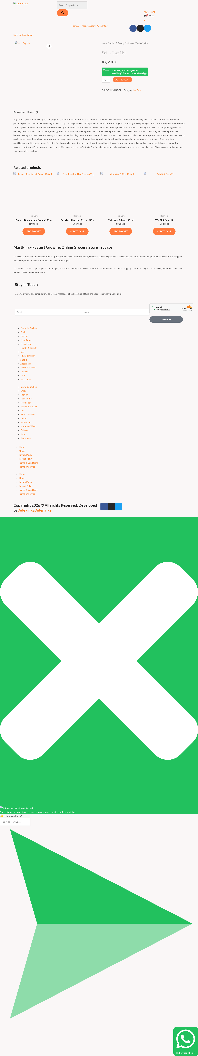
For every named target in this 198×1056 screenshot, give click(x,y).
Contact (104, 26)
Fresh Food (25, 343)
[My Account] (147, 5)
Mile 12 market (27, 355)
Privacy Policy (25, 454)
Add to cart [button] (34, 231)
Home (74, 26)
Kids (22, 351)
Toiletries (25, 371)
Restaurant (25, 379)
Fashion (24, 336)
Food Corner (26, 340)
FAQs (98, 26)
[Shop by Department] (17, 28)
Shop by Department (23, 34)
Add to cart (122, 79)
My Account (149, 11)
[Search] (62, 12)
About (92, 26)
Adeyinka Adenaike (34, 510)
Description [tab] (18, 112)
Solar (23, 375)
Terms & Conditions (28, 462)
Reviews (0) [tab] (32, 112)
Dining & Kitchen (28, 328)
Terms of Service (27, 466)
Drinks (23, 332)
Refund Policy (25, 458)
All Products (83, 26)
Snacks (23, 359)
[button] (49, 46)
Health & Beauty (116, 43)
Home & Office (28, 367)
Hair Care (130, 43)
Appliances (25, 363)
